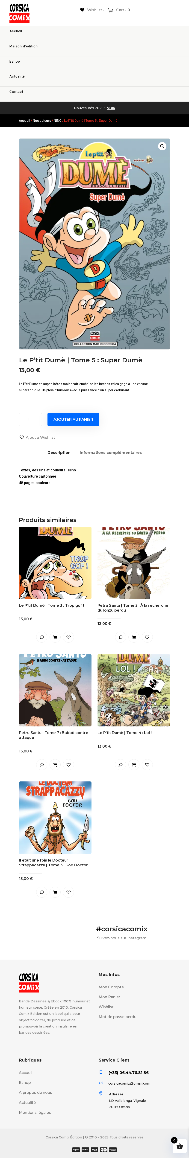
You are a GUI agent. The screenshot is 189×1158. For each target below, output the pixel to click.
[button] (162, 146)
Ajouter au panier (73, 419)
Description (59, 452)
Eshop (14, 61)
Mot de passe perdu (117, 1017)
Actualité (17, 76)
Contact (16, 92)
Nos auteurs (42, 120)
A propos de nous (35, 1092)
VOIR (111, 108)
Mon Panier (109, 997)
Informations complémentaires (111, 452)
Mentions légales (35, 1112)
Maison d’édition (23, 46)
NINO (58, 120)
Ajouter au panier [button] (55, 637)
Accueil (15, 31)
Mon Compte (111, 987)
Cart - (122, 10)
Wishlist (106, 1007)
